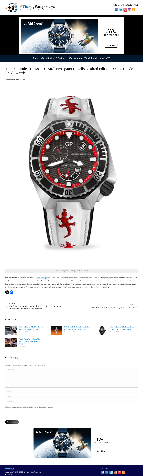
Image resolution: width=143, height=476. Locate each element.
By (9, 79)
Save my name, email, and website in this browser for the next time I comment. (30, 407)
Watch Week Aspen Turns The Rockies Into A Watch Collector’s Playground (30, 341)
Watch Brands (91, 58)
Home (36, 58)
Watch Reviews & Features (53, 58)
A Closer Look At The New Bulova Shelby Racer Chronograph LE (31, 328)
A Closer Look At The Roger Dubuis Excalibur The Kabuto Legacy (122, 328)
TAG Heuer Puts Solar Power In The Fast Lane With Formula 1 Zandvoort (77, 328)
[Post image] (11, 330)
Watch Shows (75, 58)
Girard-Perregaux (42, 278)
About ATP (105, 58)
